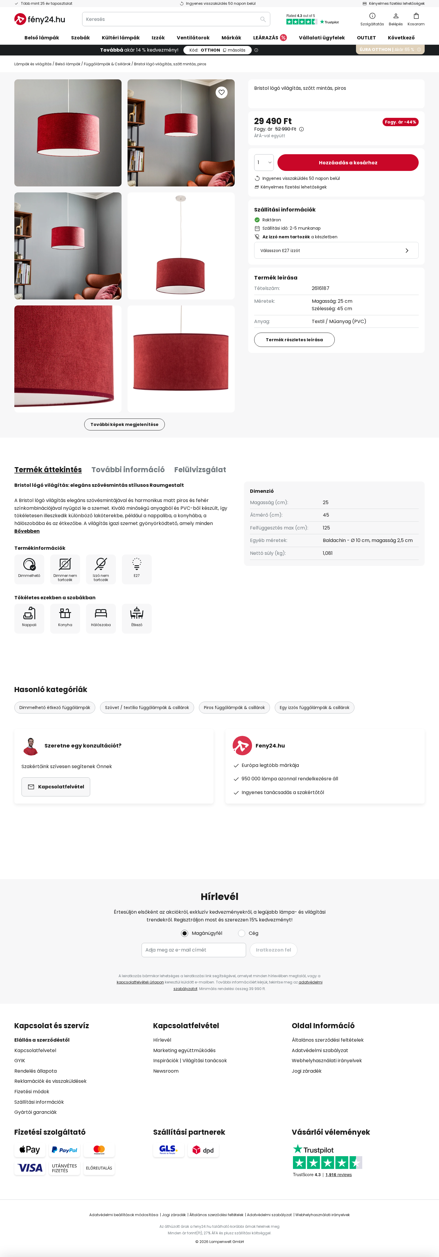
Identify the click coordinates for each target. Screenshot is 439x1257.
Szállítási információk (39, 1102)
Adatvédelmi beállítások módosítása (123, 1214)
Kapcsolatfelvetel (35, 1050)
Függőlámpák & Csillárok (107, 64)
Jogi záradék (307, 1071)
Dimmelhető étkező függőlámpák (54, 708)
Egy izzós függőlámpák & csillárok (314, 708)
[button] (68, 245)
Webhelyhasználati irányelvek (327, 1060)
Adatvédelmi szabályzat (320, 1050)
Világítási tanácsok (204, 1060)
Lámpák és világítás (33, 64)
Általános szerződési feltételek (328, 1040)
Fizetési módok (31, 1091)
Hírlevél (162, 1040)
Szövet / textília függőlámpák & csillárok (147, 708)
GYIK (19, 1060)
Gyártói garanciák (35, 1112)
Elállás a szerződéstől (42, 1040)
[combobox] (176, 19)
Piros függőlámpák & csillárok (234, 708)
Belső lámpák (67, 64)
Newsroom (166, 1071)
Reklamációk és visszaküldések (50, 1081)
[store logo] (39, 19)
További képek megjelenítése (124, 424)
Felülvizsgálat (200, 470)
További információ (128, 470)
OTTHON (217, 50)
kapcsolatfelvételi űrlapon (140, 982)
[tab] (48, 469)
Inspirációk (166, 1060)
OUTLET (366, 37)
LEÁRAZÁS (265, 37)
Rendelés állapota (35, 1071)
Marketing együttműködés (184, 1050)
